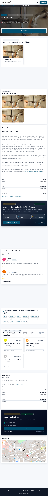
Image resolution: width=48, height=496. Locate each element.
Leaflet (33, 461)
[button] (24, 450)
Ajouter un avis (7, 281)
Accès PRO (37, 490)
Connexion (43, 2)
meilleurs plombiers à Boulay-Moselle (33, 171)
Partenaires (16, 490)
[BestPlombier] (12, 2)
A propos (10, 490)
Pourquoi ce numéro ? (19, 384)
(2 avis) (9, 19)
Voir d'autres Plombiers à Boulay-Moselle (12, 196)
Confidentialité (26, 490)
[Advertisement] (24, 78)
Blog (21, 490)
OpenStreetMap (38, 461)
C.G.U (32, 490)
